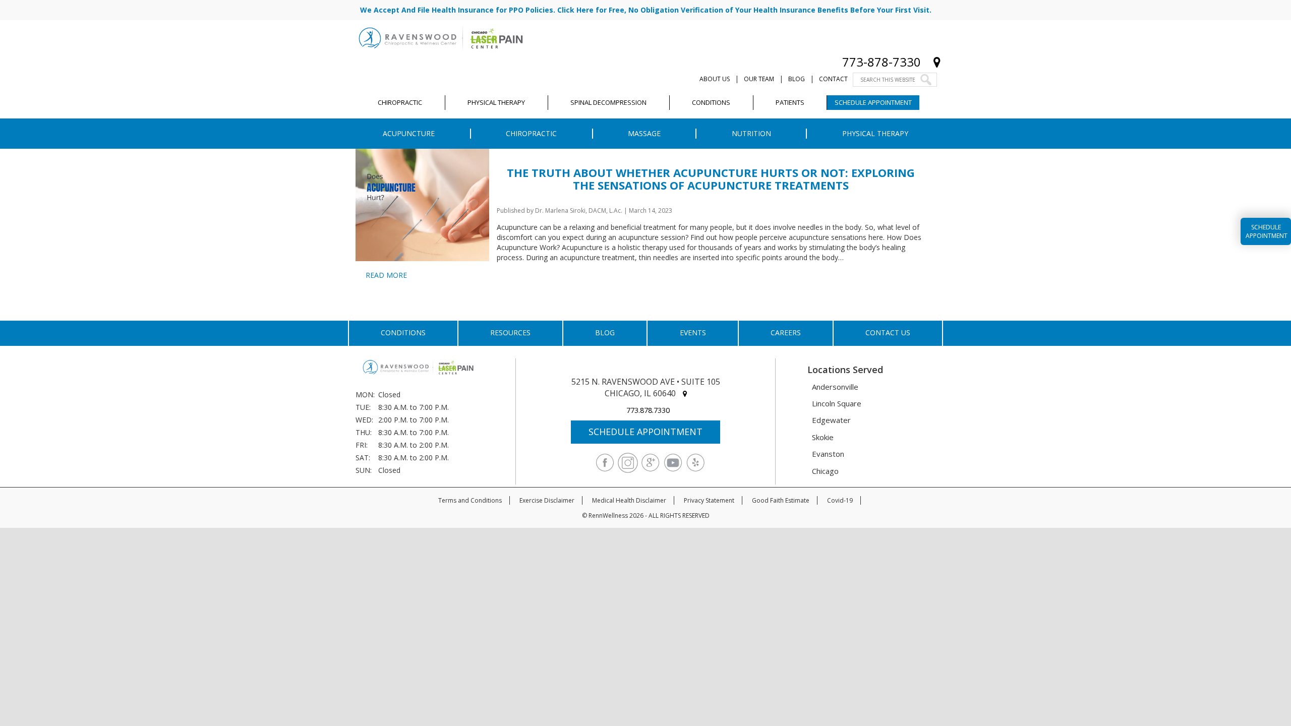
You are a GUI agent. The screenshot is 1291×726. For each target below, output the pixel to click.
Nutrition (751, 133)
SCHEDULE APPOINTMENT (645, 432)
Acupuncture (409, 133)
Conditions (403, 332)
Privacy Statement (709, 500)
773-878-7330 (881, 61)
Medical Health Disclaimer (629, 500)
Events (693, 332)
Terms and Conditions (470, 500)
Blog (796, 79)
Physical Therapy (875, 133)
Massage (644, 133)
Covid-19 (840, 500)
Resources (510, 332)
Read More (386, 275)
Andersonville (835, 387)
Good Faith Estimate (780, 500)
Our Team (759, 79)
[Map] (937, 61)
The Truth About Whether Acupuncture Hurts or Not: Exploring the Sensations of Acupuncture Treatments (711, 178)
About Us (714, 79)
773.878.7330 (648, 410)
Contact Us (887, 332)
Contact (833, 79)
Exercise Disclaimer (546, 500)
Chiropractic (531, 133)
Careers (786, 332)
